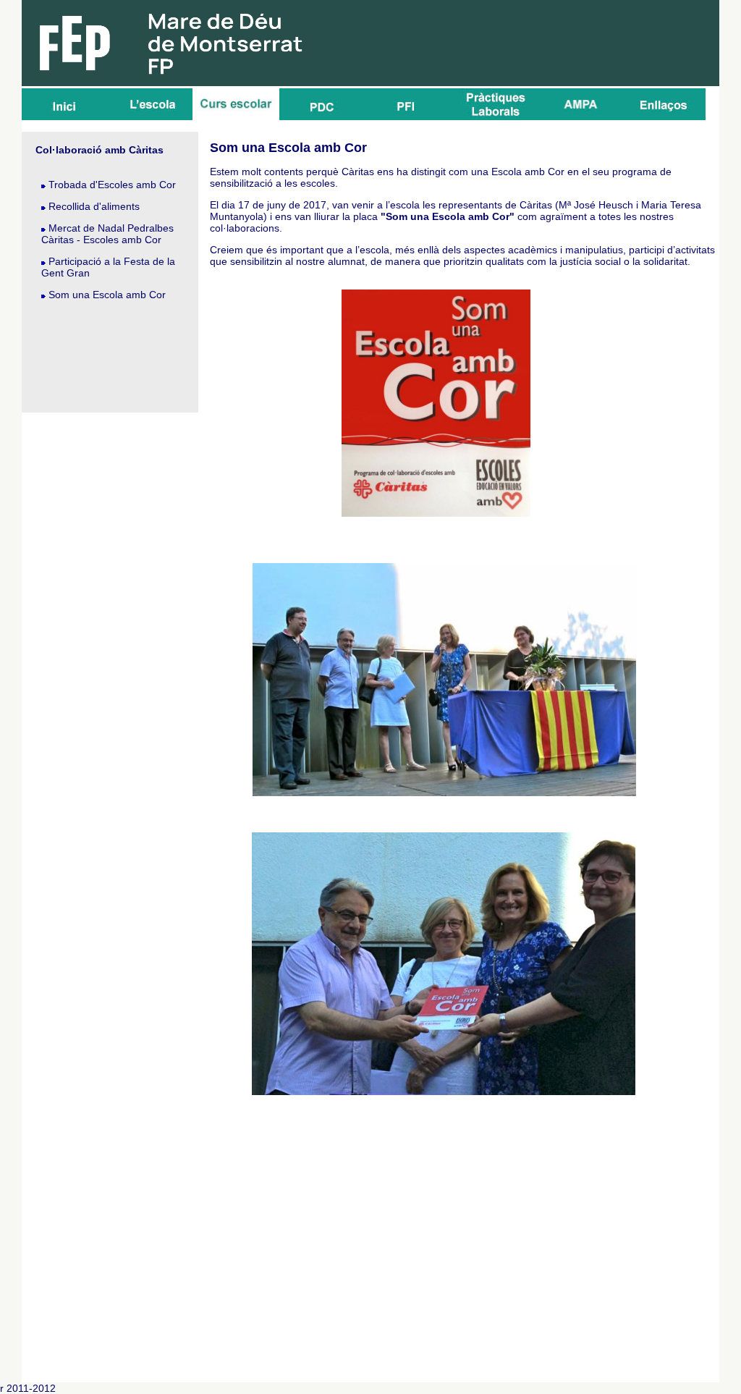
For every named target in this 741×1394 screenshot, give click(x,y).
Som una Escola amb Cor (107, 294)
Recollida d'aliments (94, 206)
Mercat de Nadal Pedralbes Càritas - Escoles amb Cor (107, 233)
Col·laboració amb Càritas (99, 150)
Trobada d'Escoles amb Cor (112, 184)
